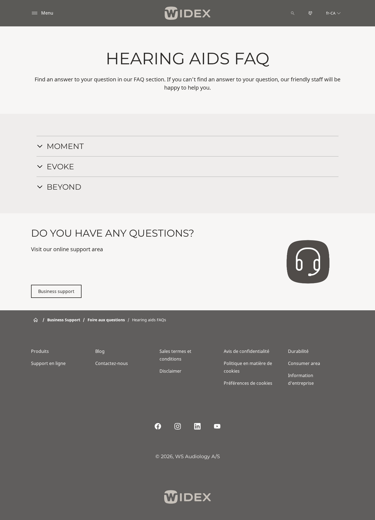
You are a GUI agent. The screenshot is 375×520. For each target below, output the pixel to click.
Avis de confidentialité (246, 351)
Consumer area (304, 363)
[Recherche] (292, 13)
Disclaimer (170, 371)
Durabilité (298, 351)
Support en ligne (48, 363)
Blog (100, 351)
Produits (40, 351)
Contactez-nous (111, 363)
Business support (56, 291)
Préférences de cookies (248, 383)
